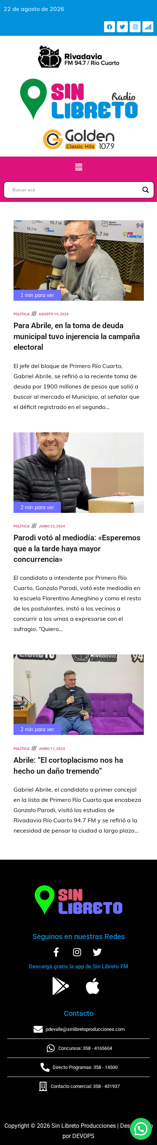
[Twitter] (122, 26)
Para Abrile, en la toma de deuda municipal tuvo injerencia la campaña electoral (77, 336)
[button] (78, 167)
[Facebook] (109, 26)
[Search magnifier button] (146, 190)
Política (22, 314)
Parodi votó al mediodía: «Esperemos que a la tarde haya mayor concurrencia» (77, 548)
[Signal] (147, 26)
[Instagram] (135, 26)
